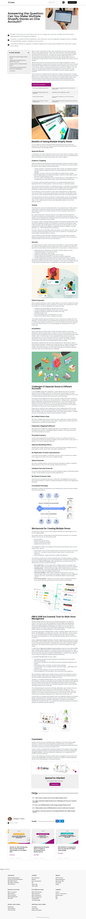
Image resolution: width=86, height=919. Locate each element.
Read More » (12, 854)
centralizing (49, 430)
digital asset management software (44, 640)
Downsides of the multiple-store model (60, 92)
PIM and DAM (42, 626)
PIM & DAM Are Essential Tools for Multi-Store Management (18, 68)
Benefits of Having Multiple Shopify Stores (18, 57)
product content (40, 533)
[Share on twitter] (59, 821)
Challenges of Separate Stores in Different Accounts (18, 61)
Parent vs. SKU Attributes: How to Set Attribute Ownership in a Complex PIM (19, 849)
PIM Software (41, 633)
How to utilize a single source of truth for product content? (63, 97)
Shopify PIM (42, 757)
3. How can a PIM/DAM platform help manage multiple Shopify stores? (52, 805)
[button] (55, 797)
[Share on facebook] (57, 821)
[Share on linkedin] (62, 821)
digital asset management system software (51, 648)
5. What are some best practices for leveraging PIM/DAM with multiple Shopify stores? (54, 811)
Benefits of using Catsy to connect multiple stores (40, 101)
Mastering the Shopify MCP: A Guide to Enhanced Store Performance (41, 849)
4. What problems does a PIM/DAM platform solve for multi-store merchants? (54, 808)
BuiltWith (38, 391)
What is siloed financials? (38, 96)
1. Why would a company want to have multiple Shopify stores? (50, 798)
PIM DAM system (43, 656)
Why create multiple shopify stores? (40, 88)
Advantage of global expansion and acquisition (40, 93)
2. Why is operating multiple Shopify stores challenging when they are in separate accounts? (55, 801)
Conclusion (12, 70)
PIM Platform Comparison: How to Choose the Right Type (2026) (67, 848)
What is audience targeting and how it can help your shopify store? (63, 89)
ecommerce (7, 869)
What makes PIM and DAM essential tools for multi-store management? (64, 101)
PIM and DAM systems (45, 561)
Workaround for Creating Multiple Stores (18, 64)
